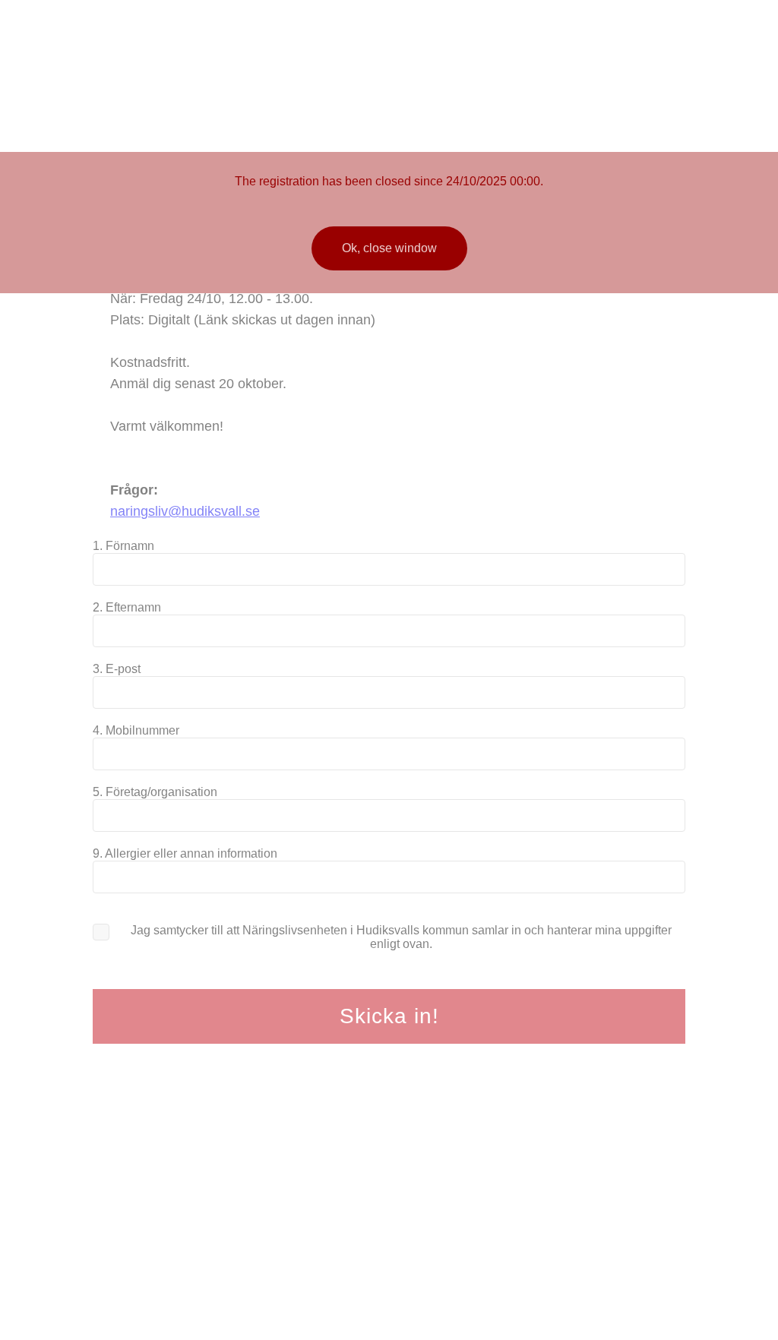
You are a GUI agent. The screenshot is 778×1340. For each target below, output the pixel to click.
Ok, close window (389, 248)
